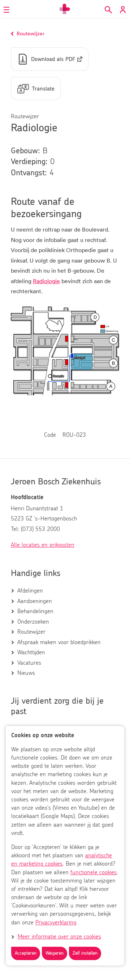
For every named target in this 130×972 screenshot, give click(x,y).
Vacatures (29, 663)
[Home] (65, 9)
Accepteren (25, 953)
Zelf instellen (85, 953)
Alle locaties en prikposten (42, 545)
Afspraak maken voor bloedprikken (59, 642)
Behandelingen (35, 611)
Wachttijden (31, 652)
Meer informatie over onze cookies (59, 937)
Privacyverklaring (55, 922)
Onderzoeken (33, 622)
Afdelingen (30, 591)
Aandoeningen (34, 601)
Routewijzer (31, 632)
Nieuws (26, 673)
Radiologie (46, 281)
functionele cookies (93, 872)
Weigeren (55, 953)
